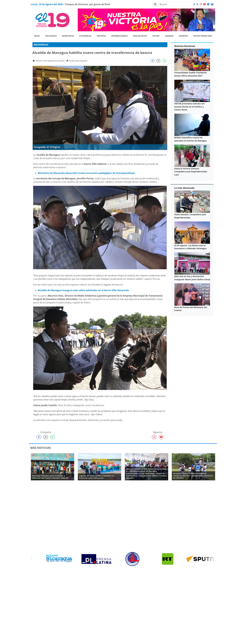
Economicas (85, 36)
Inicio (37, 36)
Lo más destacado (184, 187)
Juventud (183, 36)
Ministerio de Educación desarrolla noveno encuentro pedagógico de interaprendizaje (86, 173)
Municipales (68, 36)
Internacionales (119, 36)
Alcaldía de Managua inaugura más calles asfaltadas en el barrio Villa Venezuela (83, 290)
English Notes (140, 36)
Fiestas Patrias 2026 (202, 36)
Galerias (169, 36)
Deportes (101, 36)
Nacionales (51, 36)
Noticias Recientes (184, 46)
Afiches (156, 36)
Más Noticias (40, 448)
